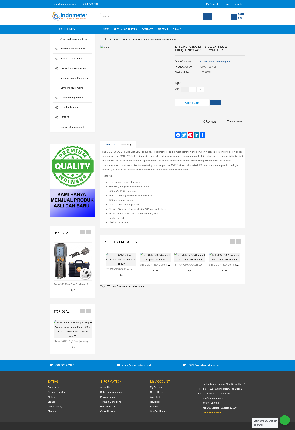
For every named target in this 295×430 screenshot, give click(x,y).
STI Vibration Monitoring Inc (215, 61)
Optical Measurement (72, 127)
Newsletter (155, 401)
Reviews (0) (127, 144)
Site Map (52, 411)
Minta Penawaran (212, 412)
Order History (55, 406)
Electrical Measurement (73, 48)
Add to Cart (192, 103)
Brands (51, 401)
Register (238, 4)
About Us (105, 387)
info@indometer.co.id (64, 4)
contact (147, 29)
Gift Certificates (108, 406)
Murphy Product (69, 107)
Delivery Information (111, 392)
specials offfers (125, 29)
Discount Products (57, 392)
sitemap (163, 29)
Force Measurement (71, 58)
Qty (175, 88)
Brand (177, 29)
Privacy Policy (107, 397)
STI (108, 286)
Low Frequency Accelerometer (128, 286)
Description (109, 144)
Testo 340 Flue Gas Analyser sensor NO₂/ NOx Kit (82, 284)
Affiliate (51, 397)
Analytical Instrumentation (74, 39)
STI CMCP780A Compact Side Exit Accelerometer (237, 264)
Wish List (155, 397)
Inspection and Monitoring (74, 78)
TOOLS (64, 117)
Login (227, 4)
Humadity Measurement (73, 68)
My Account (156, 387)
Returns (154, 406)
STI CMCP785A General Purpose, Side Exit (164, 264)
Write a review (235, 121)
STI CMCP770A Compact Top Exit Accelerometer (202, 264)
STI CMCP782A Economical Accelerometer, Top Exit (135, 269)
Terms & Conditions (110, 401)
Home (105, 29)
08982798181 (90, 4)
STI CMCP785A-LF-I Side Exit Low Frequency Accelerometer (143, 39)
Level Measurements (71, 87)
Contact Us (54, 387)
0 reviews (209, 121)
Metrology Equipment (72, 97)
